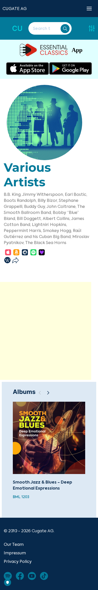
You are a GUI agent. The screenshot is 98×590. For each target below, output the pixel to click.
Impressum (15, 552)
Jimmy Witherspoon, (43, 194)
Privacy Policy (18, 561)
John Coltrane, (61, 206)
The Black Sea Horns (45, 242)
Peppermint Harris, (23, 230)
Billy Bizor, (48, 200)
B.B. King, (12, 194)
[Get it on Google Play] (70, 68)
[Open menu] (89, 8)
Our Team (14, 544)
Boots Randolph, (20, 200)
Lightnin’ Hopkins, (49, 224)
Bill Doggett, (29, 218)
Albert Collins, (56, 218)
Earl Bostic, (76, 194)
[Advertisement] (49, 331)
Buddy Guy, (35, 206)
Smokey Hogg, (57, 230)
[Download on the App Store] (27, 68)
